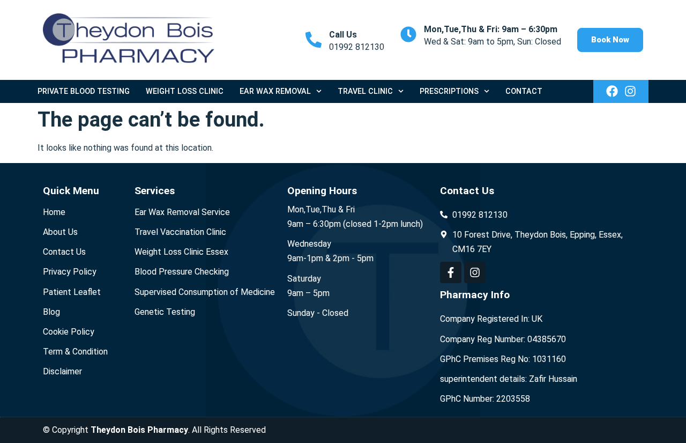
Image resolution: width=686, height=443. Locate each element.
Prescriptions (449, 91)
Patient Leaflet (72, 292)
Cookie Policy (68, 332)
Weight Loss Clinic (184, 91)
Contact (523, 91)
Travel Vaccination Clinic (180, 232)
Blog (51, 312)
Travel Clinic (365, 91)
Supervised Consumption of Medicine (205, 292)
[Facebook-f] (450, 272)
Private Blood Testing (84, 91)
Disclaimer (62, 371)
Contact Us (64, 252)
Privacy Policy (69, 272)
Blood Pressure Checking (182, 272)
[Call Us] (313, 40)
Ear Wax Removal (275, 91)
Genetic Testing (165, 312)
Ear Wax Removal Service (182, 212)
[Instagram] (630, 91)
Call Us (343, 34)
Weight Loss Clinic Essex (181, 252)
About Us (60, 232)
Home (54, 212)
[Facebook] (612, 91)
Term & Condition (75, 351)
